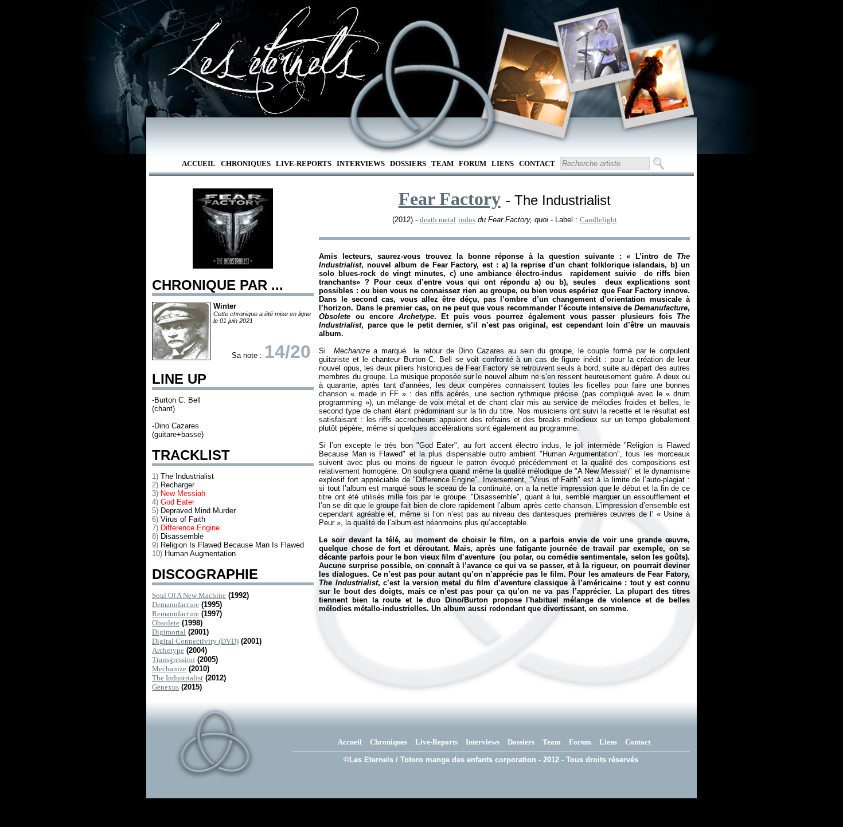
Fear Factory (450, 198)
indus (466, 219)
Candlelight (598, 219)
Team (442, 163)
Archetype (168, 650)
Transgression (173, 659)
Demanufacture (175, 604)
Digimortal (169, 632)
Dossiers (408, 163)
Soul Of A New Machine (189, 595)
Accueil (199, 163)
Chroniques (246, 163)
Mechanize (169, 668)
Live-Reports (303, 163)
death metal (438, 219)
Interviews (361, 163)
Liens (502, 163)
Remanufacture (175, 613)
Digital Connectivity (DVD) (195, 641)
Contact (537, 163)
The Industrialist (177, 678)
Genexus (165, 687)
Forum (472, 163)
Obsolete (165, 623)
